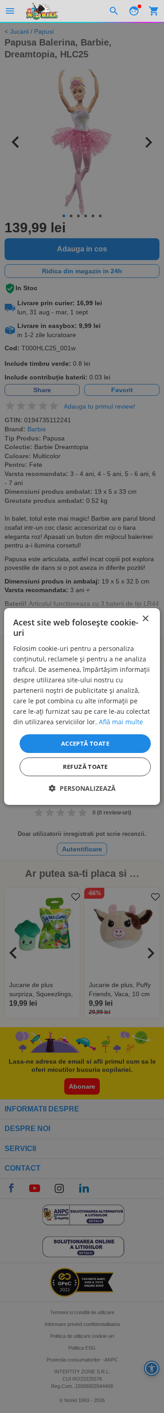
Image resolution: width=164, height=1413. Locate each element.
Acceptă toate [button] (85, 743)
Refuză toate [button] (85, 767)
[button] (82, 788)
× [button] (145, 618)
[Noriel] (42, 11)
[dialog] (82, 706)
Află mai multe (121, 721)
